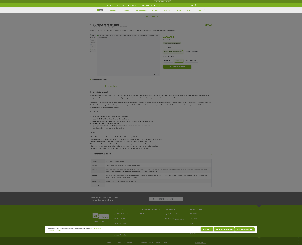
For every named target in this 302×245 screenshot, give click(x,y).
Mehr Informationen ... (95, 228)
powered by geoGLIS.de (200, 242)
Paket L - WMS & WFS (191, 60)
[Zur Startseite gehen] (100, 10)
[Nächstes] (158, 74)
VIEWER (110, 5)
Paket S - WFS (178, 60)
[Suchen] (203, 10)
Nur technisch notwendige (224, 229)
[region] (124, 55)
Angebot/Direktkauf (178, 66)
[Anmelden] (192, 5)
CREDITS (193, 233)
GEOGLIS (146, 5)
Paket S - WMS (168, 60)
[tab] (111, 86)
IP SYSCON (118, 242)
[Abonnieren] (180, 199)
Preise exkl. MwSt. (167, 40)
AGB (191, 223)
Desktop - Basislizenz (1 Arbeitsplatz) (173, 51)
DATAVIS (158, 242)
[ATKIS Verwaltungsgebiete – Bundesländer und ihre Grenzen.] (128, 55)
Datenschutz (51, 230)
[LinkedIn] (143, 214)
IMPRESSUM (194, 214)
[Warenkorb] (195, 5)
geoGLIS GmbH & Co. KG (121, 213)
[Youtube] (141, 214)
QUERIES (157, 5)
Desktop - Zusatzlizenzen (192, 51)
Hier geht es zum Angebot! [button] (162, 1)
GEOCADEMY (134, 5)
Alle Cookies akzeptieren (245, 229)
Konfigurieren (207, 229)
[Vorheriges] (155, 74)
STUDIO (121, 5)
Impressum (58, 230)
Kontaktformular (120, 235)
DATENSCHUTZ (195, 219)
